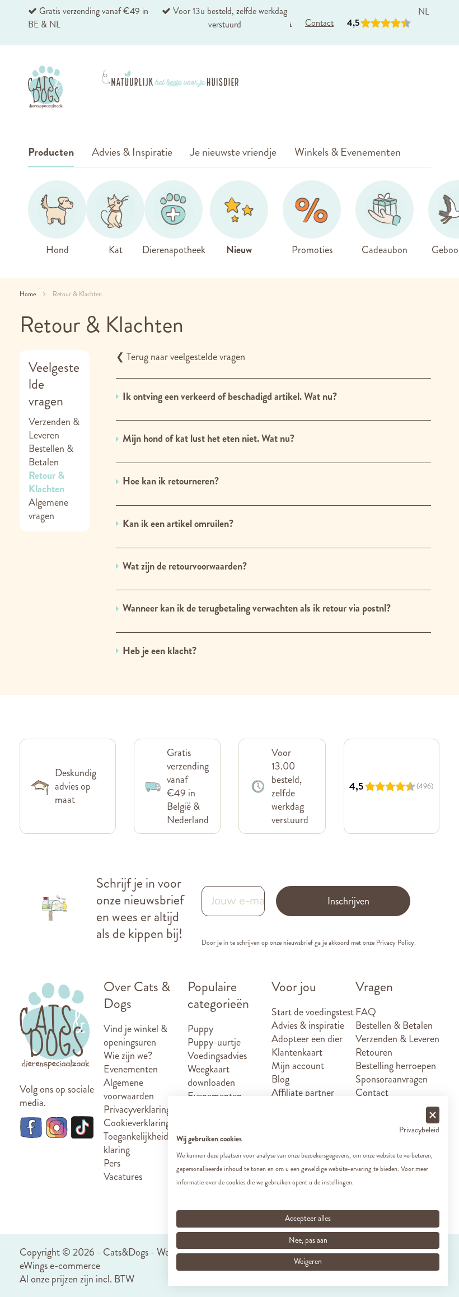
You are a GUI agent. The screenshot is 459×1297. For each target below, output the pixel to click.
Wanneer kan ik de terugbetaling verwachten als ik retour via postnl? (257, 608)
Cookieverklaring (137, 1123)
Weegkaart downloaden (211, 1076)
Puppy (200, 1028)
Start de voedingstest (312, 1012)
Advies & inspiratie (307, 1025)
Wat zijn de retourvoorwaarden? (185, 566)
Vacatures (123, 1176)
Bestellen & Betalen (51, 455)
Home (29, 294)
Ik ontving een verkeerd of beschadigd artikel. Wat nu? (230, 397)
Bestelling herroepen (395, 1065)
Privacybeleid (419, 1130)
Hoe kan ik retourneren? (171, 481)
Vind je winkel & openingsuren (135, 1035)
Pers (112, 1163)
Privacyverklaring (137, 1109)
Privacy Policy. (396, 942)
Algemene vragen (48, 509)
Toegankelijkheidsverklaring (144, 1143)
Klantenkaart (296, 1052)
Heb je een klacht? (159, 651)
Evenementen (131, 1069)
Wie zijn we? (128, 1055)
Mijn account (297, 1065)
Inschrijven (348, 901)
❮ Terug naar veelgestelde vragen (180, 356)
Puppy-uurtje (214, 1042)
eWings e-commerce (60, 1265)
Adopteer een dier (307, 1039)
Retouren (373, 1052)
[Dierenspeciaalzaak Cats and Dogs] (45, 87)
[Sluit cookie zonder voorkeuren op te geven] (432, 1115)
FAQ (365, 1012)
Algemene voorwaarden (129, 1089)
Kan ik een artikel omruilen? (178, 524)
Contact (371, 1092)
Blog (280, 1079)
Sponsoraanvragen (391, 1079)
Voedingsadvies (217, 1055)
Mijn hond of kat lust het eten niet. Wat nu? (208, 439)
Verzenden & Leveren (54, 428)
